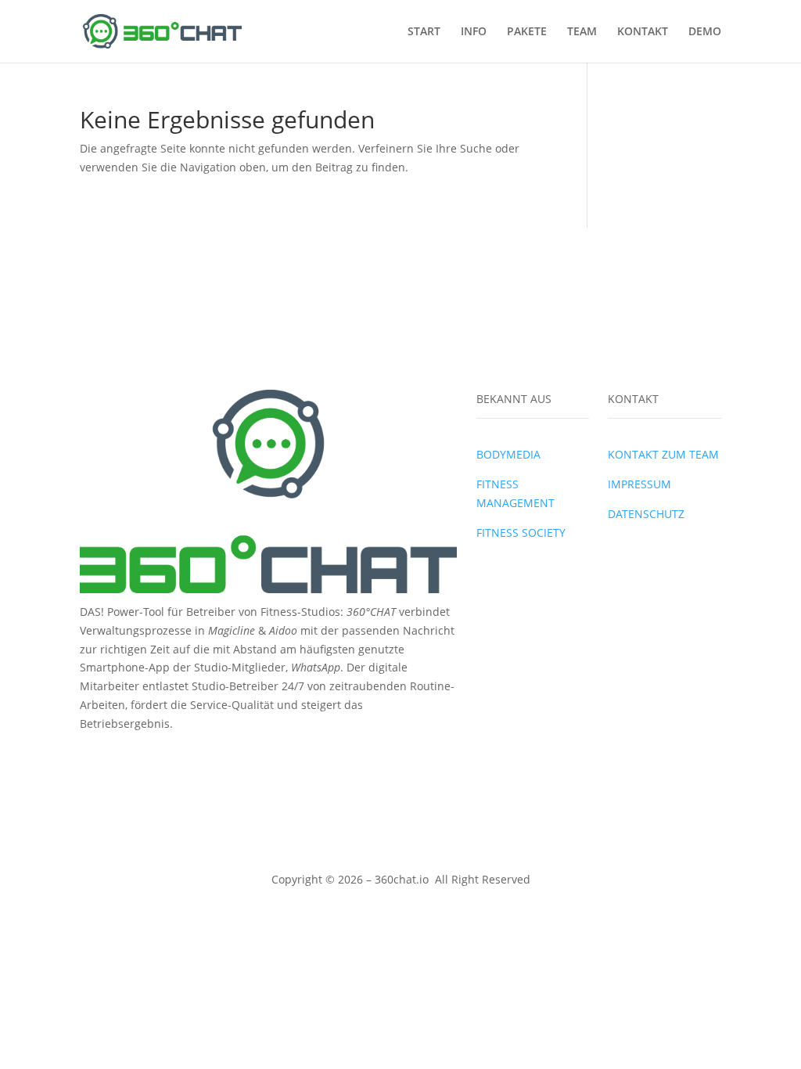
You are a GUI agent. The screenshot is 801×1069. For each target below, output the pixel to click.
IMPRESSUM (639, 484)
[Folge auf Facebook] (92, 755)
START (424, 32)
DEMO (704, 32)
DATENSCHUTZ (646, 513)
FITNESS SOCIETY (521, 532)
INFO (474, 32)
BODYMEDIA (508, 454)
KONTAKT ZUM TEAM (663, 454)
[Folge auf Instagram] (123, 755)
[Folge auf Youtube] (154, 755)
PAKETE (527, 32)
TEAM (582, 32)
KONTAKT (642, 32)
